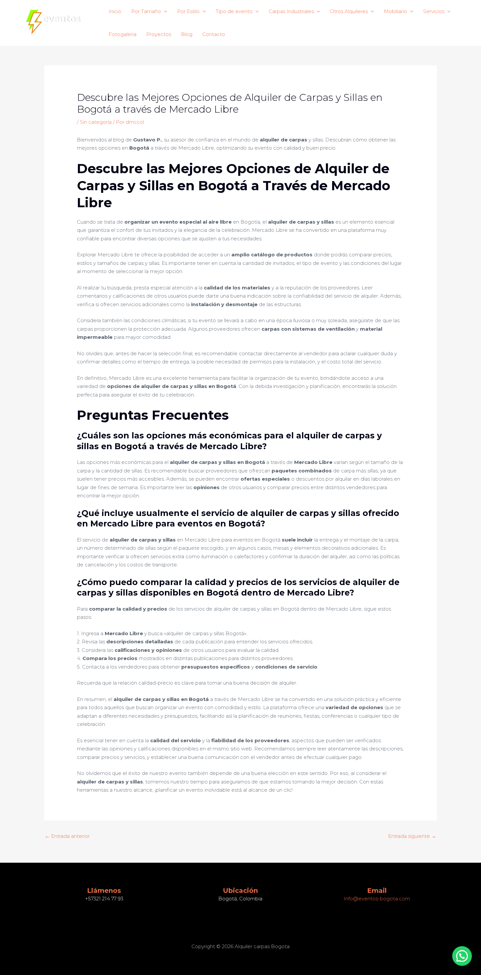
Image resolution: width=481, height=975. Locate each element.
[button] (462, 956)
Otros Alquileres (349, 11)
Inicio (115, 11)
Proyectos (158, 34)
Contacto (213, 34)
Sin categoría (96, 122)
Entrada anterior (67, 836)
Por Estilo (188, 11)
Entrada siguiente (412, 836)
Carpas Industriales (291, 11)
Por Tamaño (146, 11)
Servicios (433, 11)
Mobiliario (395, 11)
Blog (186, 34)
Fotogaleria (122, 34)
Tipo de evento (234, 11)
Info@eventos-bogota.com (377, 898)
